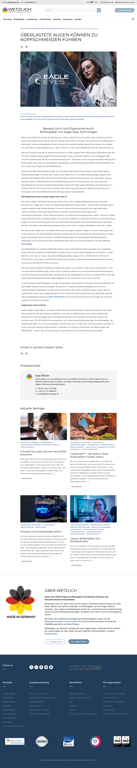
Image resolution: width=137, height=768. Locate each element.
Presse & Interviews (77, 119)
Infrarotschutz (98, 442)
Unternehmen (45, 19)
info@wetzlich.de (13, 2)
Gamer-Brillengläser (56, 297)
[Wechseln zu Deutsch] (133, 19)
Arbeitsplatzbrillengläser (30, 116)
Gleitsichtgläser (48, 525)
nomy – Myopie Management (13, 726)
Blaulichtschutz (40, 119)
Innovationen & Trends (78, 445)
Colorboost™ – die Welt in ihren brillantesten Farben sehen (89, 455)
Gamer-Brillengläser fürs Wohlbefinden (85, 540)
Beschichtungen (35, 706)
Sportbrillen (7, 706)
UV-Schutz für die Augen (89, 449)
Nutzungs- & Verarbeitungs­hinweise (83, 714)
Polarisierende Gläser (37, 702)
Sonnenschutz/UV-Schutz (106, 447)
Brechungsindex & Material (39, 710)
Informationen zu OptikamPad (114, 702)
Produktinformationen (111, 698)
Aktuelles (57, 19)
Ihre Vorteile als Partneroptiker (114, 694)
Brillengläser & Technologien (58, 119)
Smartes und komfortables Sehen (41, 531)
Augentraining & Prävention (73, 116)
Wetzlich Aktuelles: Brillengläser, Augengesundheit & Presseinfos (45, 28)
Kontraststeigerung (107, 445)
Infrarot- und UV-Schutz (38, 694)
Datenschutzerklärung (78, 694)
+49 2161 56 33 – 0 (30, 2)
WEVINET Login (109, 710)
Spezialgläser (7, 722)
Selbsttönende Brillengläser (39, 714)
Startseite (7, 19)
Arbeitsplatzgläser (9, 702)
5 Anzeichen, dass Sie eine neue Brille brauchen (43, 453)
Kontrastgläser (93, 445)
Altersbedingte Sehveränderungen (41, 442)
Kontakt (78, 19)
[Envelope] (51, 667)
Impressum (74, 706)
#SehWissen (24, 442)
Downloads (68, 19)
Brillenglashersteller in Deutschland (61, 621)
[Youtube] (46, 667)
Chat (92, 2)
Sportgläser (75, 449)
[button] (21, 47)
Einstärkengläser (9, 694)
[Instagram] (36, 667)
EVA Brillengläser (9, 718)
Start (22, 28)
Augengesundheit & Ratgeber (51, 116)
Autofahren (45, 192)
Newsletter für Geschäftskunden (115, 714)
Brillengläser (19, 19)
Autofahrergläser (9, 710)
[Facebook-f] (31, 667)
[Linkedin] (41, 667)
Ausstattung (32, 19)
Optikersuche (51, 634)
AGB (71, 702)
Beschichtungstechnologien (95, 116)
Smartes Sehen (91, 447)
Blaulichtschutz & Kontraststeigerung (43, 698)
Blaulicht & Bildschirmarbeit (101, 527)
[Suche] (99, 10)
